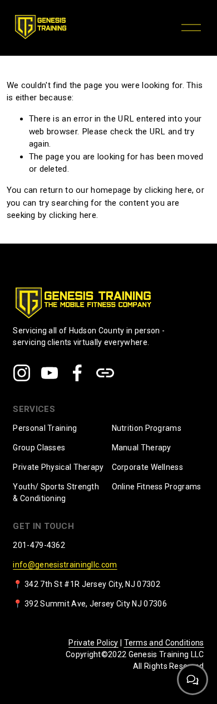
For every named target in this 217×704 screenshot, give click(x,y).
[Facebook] (77, 373)
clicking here (168, 190)
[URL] (105, 373)
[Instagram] (22, 373)
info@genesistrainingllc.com (65, 564)
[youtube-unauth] (49, 373)
